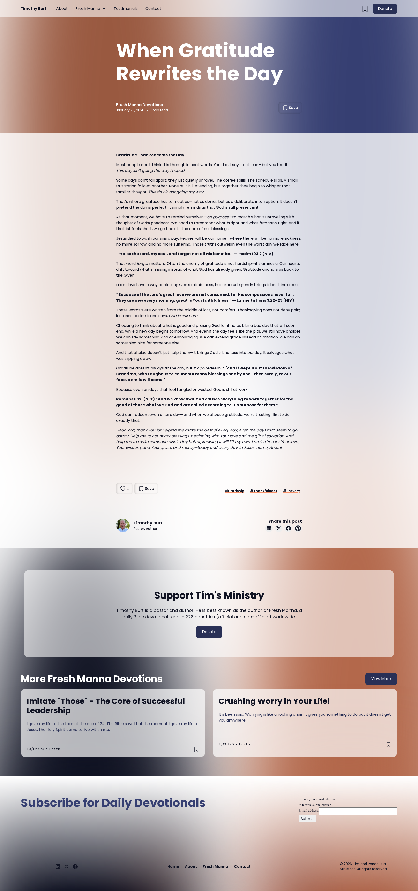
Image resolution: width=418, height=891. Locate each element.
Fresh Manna (87, 8)
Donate (385, 8)
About (62, 8)
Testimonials (126, 8)
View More (381, 679)
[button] (91, 8)
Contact (153, 8)
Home (173, 866)
